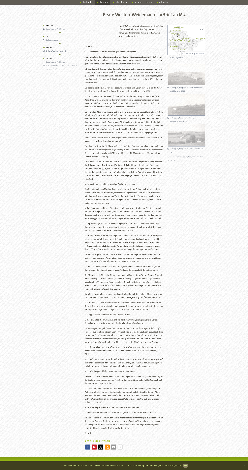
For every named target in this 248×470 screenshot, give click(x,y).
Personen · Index (143, 2)
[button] (87, 447)
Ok (185, 465)
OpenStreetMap (189, 53)
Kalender (163, 2)
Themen (103, 2)
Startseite (87, 2)
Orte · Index (121, 2)
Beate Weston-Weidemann (55, 28)
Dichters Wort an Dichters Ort (56, 51)
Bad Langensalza (52, 40)
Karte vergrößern (176, 57)
